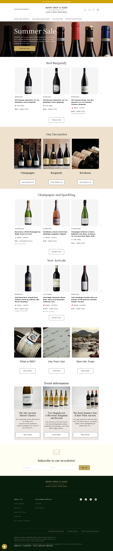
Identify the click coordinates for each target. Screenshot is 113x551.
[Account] (89, 10)
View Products (28, 182)
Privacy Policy (72, 531)
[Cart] (97, 10)
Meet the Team (20, 512)
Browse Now (25, 48)
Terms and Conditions (90, 531)
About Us (17, 508)
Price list (17, 516)
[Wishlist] (94, 10)
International (19, 503)
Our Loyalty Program (22, 520)
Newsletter (39, 508)
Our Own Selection (41, 19)
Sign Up (84, 467)
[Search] (85, 10)
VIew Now (56, 371)
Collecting (57, 19)
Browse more (56, 120)
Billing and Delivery (56, 531)
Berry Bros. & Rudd (56, 8)
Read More (27, 371)
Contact (38, 503)
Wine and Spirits (21, 19)
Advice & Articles (74, 19)
